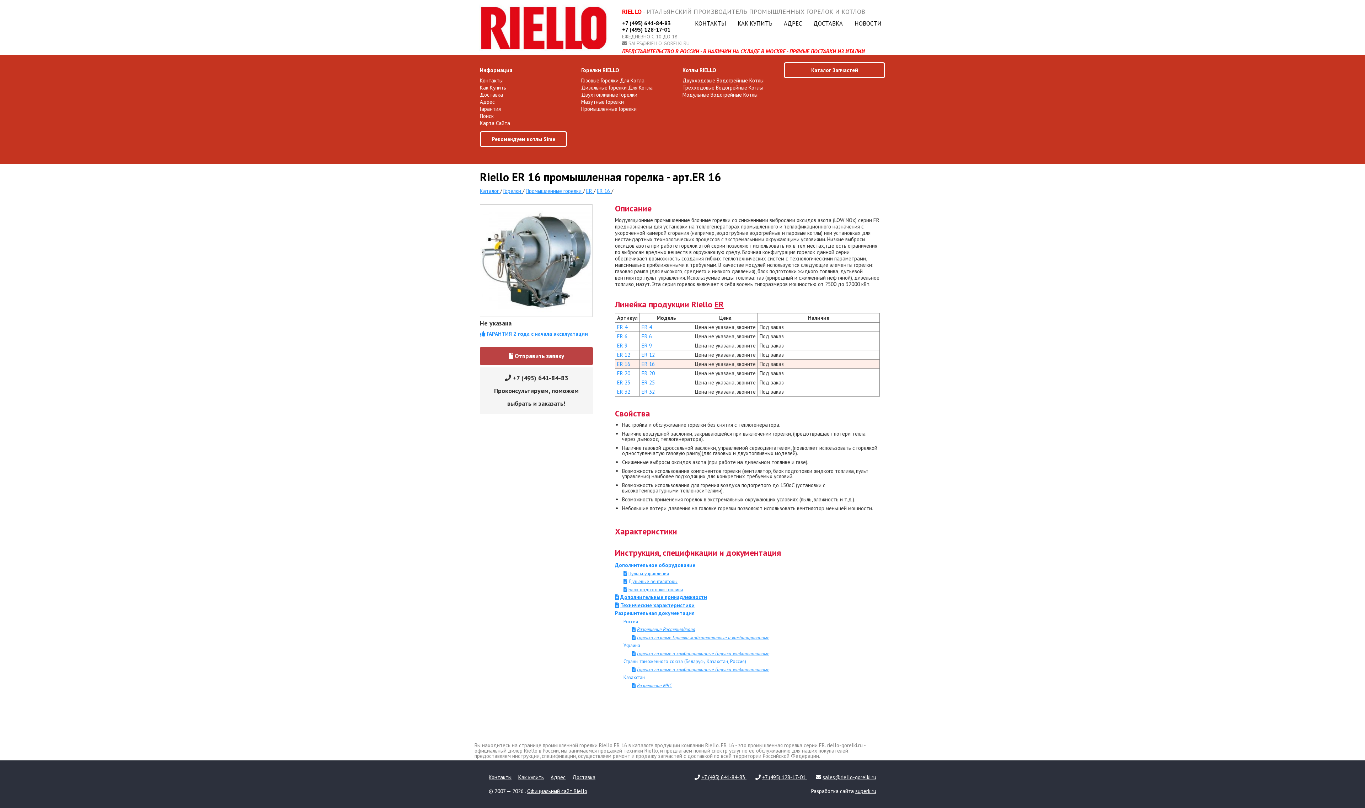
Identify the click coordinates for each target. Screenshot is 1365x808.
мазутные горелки (602, 101)
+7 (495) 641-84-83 (646, 23)
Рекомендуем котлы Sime (523, 139)
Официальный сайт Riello (557, 791)
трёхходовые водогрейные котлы (722, 87)
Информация (496, 70)
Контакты (710, 23)
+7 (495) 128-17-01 (646, 29)
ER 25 (623, 382)
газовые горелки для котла (612, 80)
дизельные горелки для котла (617, 87)
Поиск (487, 116)
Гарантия (490, 109)
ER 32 (623, 391)
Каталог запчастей (834, 70)
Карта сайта (495, 123)
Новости (868, 23)
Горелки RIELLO (600, 70)
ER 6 (622, 336)
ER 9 (622, 345)
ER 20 (623, 373)
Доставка (828, 23)
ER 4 (622, 327)
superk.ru (865, 791)
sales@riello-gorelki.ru (659, 43)
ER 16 (623, 364)
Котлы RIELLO (699, 70)
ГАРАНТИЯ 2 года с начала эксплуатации (536, 333)
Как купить (755, 23)
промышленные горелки (609, 109)
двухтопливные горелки (609, 94)
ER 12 (623, 354)
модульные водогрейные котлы (720, 94)
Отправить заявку (538, 356)
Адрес (793, 23)
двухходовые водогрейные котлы (723, 80)
